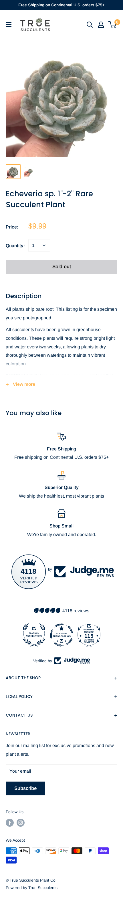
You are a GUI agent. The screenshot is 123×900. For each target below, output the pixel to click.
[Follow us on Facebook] (10, 823)
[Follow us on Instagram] (21, 823)
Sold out (61, 266)
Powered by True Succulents (31, 887)
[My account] (101, 25)
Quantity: (15, 245)
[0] (112, 24)
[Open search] (90, 25)
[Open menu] (8, 24)
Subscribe (25, 788)
